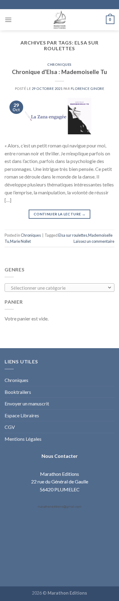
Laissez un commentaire (94, 241)
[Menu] (8, 19)
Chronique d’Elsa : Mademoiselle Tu (59, 71)
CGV (10, 427)
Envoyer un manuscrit (27, 403)
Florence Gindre (87, 88)
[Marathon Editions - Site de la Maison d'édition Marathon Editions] (59, 19)
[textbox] (58, 288)
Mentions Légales (23, 439)
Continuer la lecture (59, 214)
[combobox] (59, 287)
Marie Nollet (20, 241)
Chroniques (59, 64)
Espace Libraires (22, 415)
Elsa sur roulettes (72, 235)
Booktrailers (18, 392)
